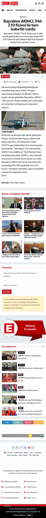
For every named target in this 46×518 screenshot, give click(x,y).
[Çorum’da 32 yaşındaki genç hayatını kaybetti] (12, 226)
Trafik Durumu (32, 487)
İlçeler (32, 10)
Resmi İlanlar (21, 10)
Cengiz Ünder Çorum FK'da (30, 379)
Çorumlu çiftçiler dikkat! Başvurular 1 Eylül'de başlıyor (33, 256)
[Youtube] (29, 448)
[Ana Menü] (43, 4)
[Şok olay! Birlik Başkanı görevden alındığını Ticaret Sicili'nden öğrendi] (12, 203)
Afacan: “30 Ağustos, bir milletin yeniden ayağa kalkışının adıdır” (33, 235)
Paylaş (6, 76)
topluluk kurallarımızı (22, 299)
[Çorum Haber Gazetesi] (9, 3)
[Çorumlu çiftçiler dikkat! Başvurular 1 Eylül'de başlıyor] (34, 247)
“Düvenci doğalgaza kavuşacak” (29, 357)
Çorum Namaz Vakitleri (12, 487)
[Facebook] (13, 448)
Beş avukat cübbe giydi (30, 368)
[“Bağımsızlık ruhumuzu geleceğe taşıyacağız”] (12, 247)
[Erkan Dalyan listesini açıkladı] (34, 203)
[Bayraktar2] (23, 120)
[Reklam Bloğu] (23, 330)
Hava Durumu (32, 481)
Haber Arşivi (31, 498)
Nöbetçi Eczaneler (11, 481)
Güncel (9, 10)
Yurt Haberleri (34, 455)
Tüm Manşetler (32, 492)
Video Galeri (23, 455)
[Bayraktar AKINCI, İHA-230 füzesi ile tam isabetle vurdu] (23, 60)
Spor (40, 10)
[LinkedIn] (25, 448)
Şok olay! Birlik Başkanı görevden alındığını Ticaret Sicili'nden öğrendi (30, 401)
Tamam (29, 515)
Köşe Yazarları (12, 455)
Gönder (6, 292)
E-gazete (37, 452)
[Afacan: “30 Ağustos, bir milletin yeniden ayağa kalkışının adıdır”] (34, 226)
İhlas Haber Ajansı (11, 82)
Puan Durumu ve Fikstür (12, 492)
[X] (17, 448)
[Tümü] (43, 347)
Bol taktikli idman (28, 390)
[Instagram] (21, 448)
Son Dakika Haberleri (11, 498)
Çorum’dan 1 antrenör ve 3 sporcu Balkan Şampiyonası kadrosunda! (31, 413)
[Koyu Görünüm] (36, 4)
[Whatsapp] (33, 448)
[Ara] (39, 4)
